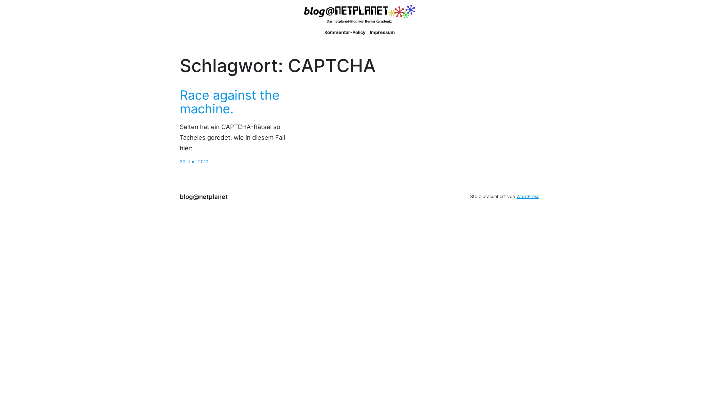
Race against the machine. (229, 102)
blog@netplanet (203, 196)
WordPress (528, 196)
